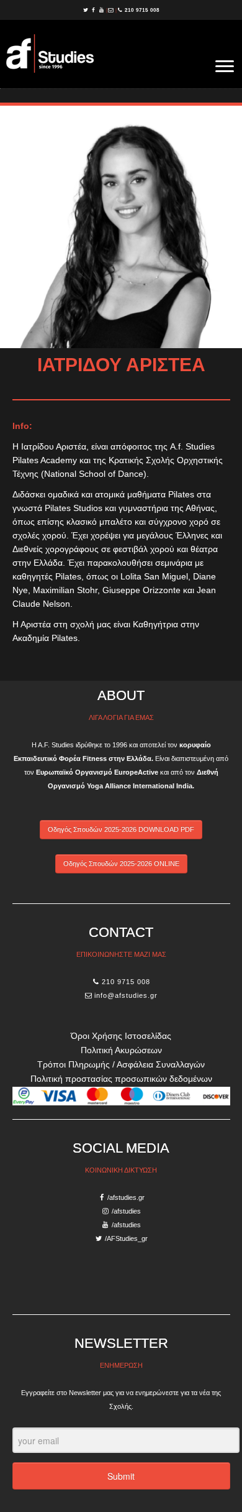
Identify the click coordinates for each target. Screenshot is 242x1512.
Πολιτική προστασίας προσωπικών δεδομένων (121, 1079)
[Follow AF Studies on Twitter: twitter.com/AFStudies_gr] (87, 10)
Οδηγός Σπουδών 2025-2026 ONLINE (121, 863)
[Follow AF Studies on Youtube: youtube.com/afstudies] (103, 10)
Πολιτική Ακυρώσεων (121, 1050)
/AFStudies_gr (126, 1238)
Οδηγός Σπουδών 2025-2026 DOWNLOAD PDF (121, 829)
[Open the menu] (224, 67)
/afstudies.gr (126, 1197)
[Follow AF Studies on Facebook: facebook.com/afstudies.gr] (95, 10)
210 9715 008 (142, 10)
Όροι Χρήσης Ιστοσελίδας (121, 1036)
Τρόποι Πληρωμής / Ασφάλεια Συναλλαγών (121, 1064)
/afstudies (126, 1211)
